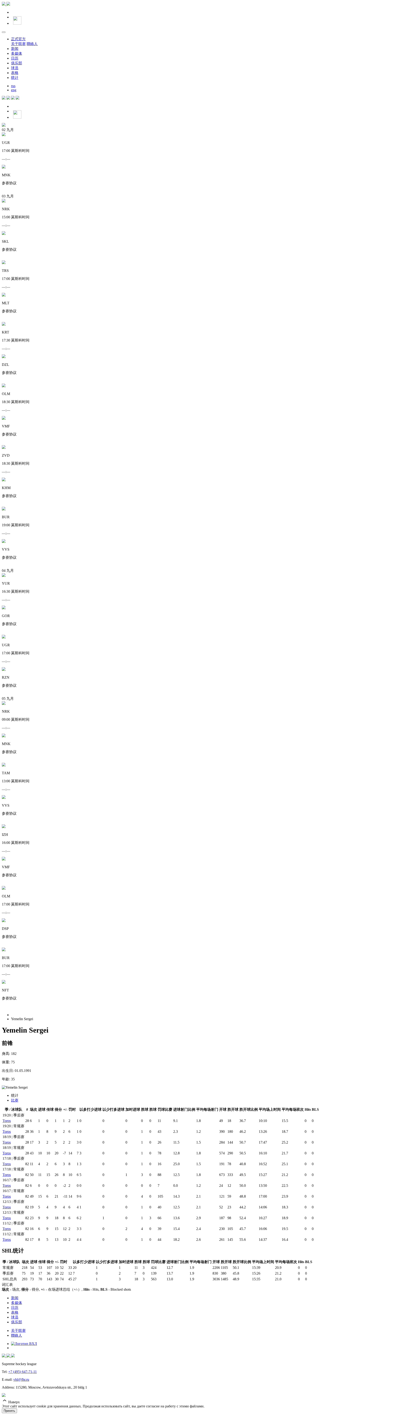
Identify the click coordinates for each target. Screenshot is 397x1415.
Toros (7, 1121)
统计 (14, 78)
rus (13, 86)
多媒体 (16, 53)
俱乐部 (16, 63)
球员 (14, 68)
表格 (14, 73)
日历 (14, 58)
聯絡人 (32, 44)
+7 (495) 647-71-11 (22, 1372)
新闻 (14, 49)
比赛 (14, 1100)
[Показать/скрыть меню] (4, 32)
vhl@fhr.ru (21, 1379)
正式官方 (18, 39)
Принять (9, 1410)
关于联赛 (18, 44)
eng (13, 90)
